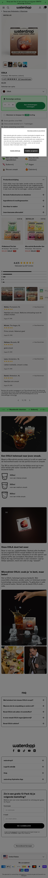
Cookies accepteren (31, 151)
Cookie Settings (15, 151)
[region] (24, 142)
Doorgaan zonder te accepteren (36, 130)
